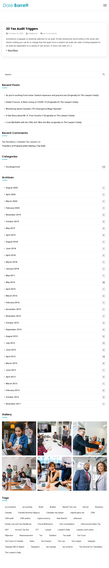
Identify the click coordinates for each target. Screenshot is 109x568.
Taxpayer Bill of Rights (14, 547)
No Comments (50, 33)
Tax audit (67, 535)
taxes (32, 541)
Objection (9, 535)
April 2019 (55, 235)
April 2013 (55, 377)
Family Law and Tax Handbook (18, 524)
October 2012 (55, 397)
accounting (27, 507)
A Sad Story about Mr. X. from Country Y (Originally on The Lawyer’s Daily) (40, 115)
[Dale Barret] (16, 5)
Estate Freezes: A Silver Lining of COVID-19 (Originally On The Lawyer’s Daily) (42, 102)
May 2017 (55, 275)
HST (7, 530)
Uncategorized (55, 167)
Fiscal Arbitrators (45, 524)
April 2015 (55, 356)
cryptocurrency (43, 518)
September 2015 (55, 329)
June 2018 (55, 248)
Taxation (52, 535)
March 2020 (55, 201)
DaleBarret (33, 33)
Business (99, 507)
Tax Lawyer (76, 541)
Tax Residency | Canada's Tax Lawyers (20, 142)
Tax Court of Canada (14, 541)
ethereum (78, 518)
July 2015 (55, 343)
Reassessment (26, 535)
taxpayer (91, 541)
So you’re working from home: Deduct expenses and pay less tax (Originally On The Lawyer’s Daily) (52, 95)
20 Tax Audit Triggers (22, 29)
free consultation (66, 524)
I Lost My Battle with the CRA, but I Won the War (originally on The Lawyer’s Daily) (44, 122)
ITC (37, 530)
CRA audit (9, 518)
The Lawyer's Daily (13, 552)
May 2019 (55, 228)
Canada (8, 512)
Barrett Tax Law (69, 507)
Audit (41, 507)
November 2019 (55, 215)
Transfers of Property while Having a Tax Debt (23, 146)
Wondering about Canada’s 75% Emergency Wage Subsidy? (34, 109)
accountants (10, 507)
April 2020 (55, 194)
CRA (93, 512)
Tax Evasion (46, 541)
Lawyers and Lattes (85, 530)
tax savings (51, 547)
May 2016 (55, 282)
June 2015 (55, 350)
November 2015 (55, 316)
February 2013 (55, 390)
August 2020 (55, 188)
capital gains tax (77, 512)
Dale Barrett (62, 518)
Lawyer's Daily (64, 530)
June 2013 (55, 370)
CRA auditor (25, 518)
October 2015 (55, 323)
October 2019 (55, 221)
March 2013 (55, 383)
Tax (40, 535)
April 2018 (55, 255)
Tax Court (81, 535)
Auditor (53, 507)
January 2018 (55, 269)
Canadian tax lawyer (55, 512)
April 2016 (55, 289)
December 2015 (55, 309)
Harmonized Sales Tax (90, 524)
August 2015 (55, 336)
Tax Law (61, 541)
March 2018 (55, 262)
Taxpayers (35, 547)
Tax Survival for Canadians (90, 547)
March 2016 (55, 296)
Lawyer (48, 530)
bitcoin (86, 507)
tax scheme (67, 547)
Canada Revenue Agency (29, 512)
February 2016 (55, 302)
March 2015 (55, 363)
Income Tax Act (22, 530)
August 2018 (55, 242)
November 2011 (55, 404)
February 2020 (55, 208)
